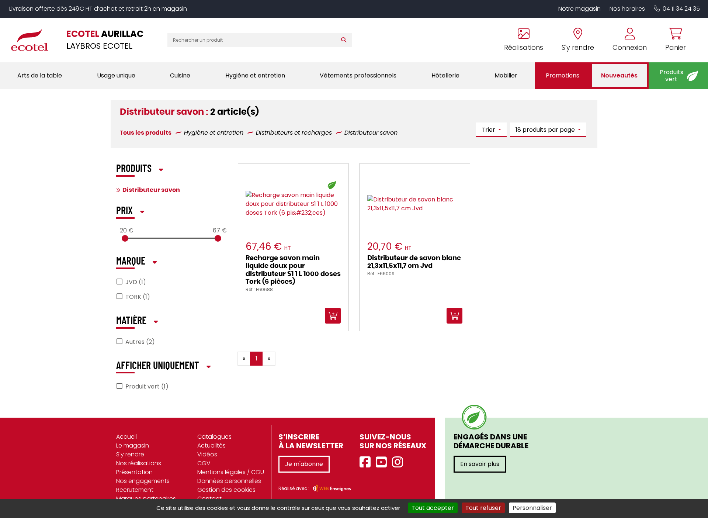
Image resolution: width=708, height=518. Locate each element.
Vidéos (207, 454)
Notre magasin (579, 8)
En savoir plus (479, 464)
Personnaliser (532, 508)
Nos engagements (143, 481)
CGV (204, 463)
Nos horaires (627, 8)
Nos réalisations (138, 463)
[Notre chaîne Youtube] (383, 462)
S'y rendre (130, 454)
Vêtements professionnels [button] (358, 75)
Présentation (134, 472)
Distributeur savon (151, 190)
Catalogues (214, 436)
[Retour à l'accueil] (33, 40)
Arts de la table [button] (39, 75)
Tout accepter (433, 508)
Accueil (126, 436)
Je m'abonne (304, 464)
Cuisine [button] (180, 75)
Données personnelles (229, 481)
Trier (489, 129)
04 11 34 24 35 (681, 8)
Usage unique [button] (116, 75)
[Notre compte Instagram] (399, 462)
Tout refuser (483, 508)
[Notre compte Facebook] (367, 462)
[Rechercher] (345, 40)
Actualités (211, 445)
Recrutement (134, 490)
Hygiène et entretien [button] (255, 75)
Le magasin (132, 445)
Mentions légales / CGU (230, 472)
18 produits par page (546, 129)
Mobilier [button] (505, 75)
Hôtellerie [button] (445, 75)
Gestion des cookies (226, 490)
